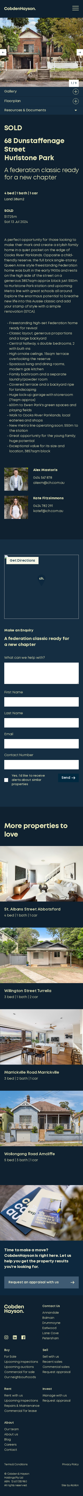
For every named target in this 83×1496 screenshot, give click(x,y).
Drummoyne (51, 1323)
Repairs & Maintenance (22, 1406)
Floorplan (12, 101)
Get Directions (22, 560)
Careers (10, 1444)
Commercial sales (56, 1367)
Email (8, 734)
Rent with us (13, 1395)
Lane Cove (50, 1333)
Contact (10, 1450)
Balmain (48, 1318)
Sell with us (51, 1356)
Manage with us (55, 1395)
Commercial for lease (20, 1411)
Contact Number (18, 755)
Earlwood (49, 1328)
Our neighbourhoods (20, 1377)
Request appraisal (57, 1372)
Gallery (10, 91)
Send (66, 777)
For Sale (10, 1356)
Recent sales (53, 1362)
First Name (13, 692)
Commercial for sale (19, 1372)
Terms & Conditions (15, 1464)
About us (11, 1434)
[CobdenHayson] (20, 9)
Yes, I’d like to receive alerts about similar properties (28, 780)
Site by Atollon (70, 1485)
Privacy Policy (70, 1464)
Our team (11, 1429)
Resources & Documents (25, 110)
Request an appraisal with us (34, 1282)
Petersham (50, 1338)
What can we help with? (24, 657)
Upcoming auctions (19, 1367)
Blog (7, 1439)
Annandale (50, 1313)
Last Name (13, 713)
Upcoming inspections (21, 1362)
